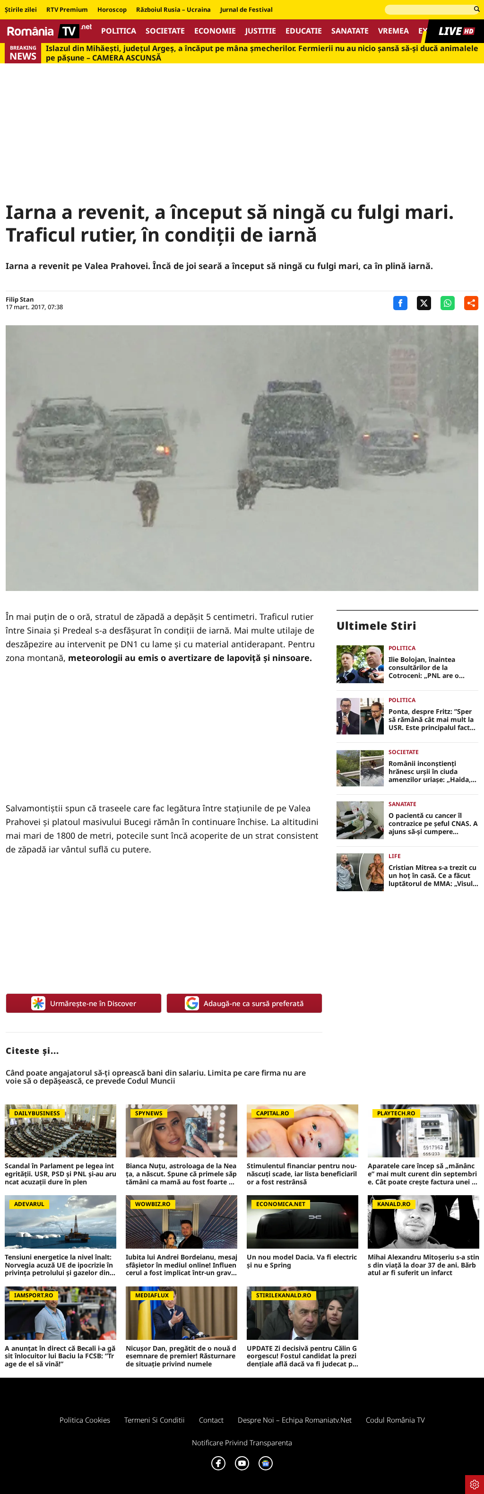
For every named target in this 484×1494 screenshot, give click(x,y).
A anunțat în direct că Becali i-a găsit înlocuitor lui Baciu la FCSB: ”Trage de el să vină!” (60, 1356)
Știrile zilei (21, 10)
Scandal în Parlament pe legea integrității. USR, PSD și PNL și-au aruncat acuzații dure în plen (60, 1174)
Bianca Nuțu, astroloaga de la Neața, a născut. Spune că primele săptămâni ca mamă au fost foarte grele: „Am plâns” (181, 1174)
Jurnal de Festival (246, 10)
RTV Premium (67, 10)
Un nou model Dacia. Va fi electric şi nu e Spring (302, 1261)
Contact (211, 1420)
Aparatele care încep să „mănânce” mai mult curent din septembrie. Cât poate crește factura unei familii (423, 1174)
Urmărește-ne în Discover (93, 1003)
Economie (215, 30)
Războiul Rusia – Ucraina (173, 10)
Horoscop (112, 10)
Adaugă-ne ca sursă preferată (254, 1003)
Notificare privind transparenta (242, 1442)
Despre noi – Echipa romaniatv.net (295, 1420)
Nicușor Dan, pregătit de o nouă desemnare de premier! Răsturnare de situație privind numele (181, 1356)
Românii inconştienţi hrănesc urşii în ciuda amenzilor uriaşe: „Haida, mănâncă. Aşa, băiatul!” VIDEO (430, 771)
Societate (165, 30)
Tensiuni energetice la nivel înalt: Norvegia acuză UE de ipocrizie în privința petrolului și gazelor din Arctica (60, 1265)
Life (395, 856)
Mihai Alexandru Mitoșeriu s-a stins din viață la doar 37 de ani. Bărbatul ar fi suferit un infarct (423, 1265)
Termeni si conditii (154, 1420)
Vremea (393, 30)
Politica (118, 30)
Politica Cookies (85, 1420)
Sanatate (350, 30)
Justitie (260, 30)
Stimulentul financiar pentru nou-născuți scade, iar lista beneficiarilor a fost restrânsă (302, 1174)
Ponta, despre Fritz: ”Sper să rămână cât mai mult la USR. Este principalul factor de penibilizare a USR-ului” (433, 719)
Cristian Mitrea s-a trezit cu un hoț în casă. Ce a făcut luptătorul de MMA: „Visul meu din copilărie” (432, 875)
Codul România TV (395, 1420)
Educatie (303, 30)
